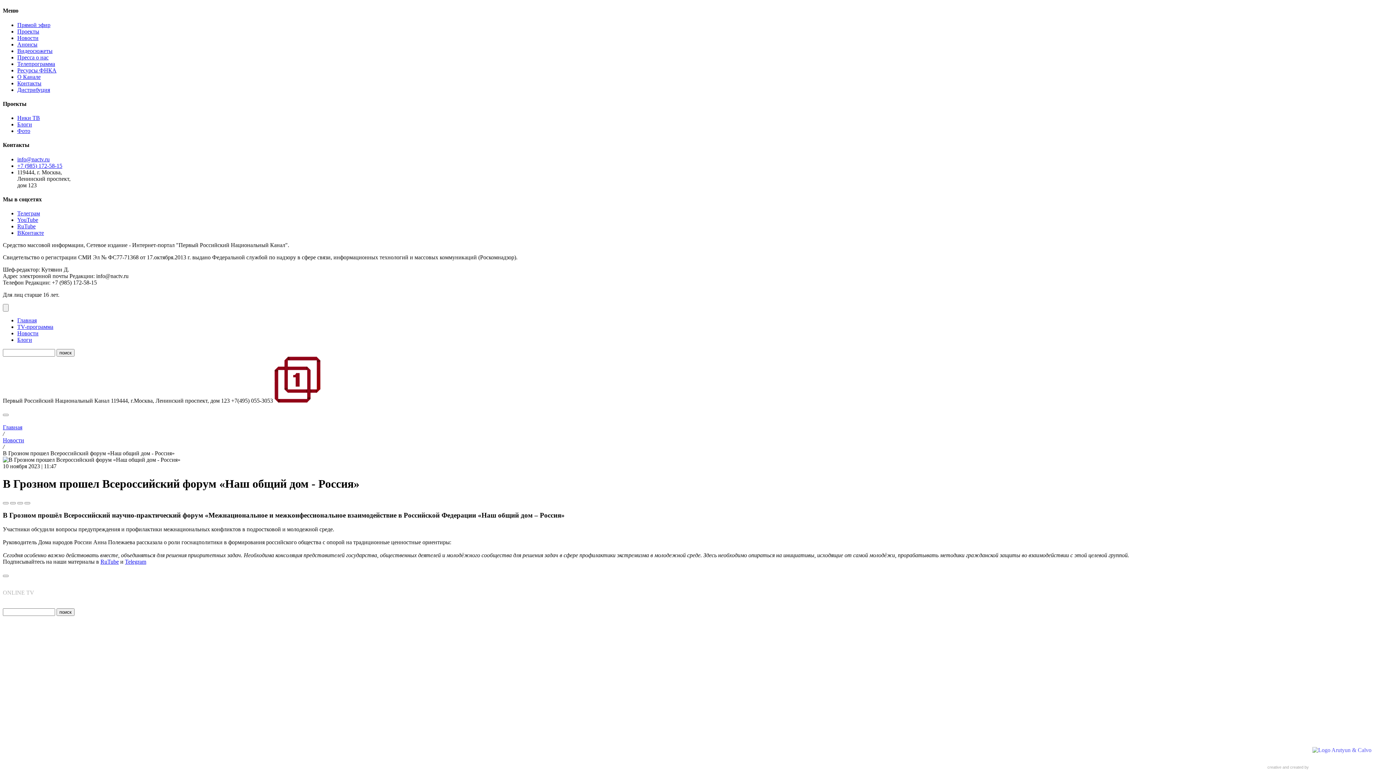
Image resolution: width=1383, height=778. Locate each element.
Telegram (135, 562)
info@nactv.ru (33, 159)
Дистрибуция (33, 90)
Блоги (24, 124)
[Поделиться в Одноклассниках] (20, 503)
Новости (28, 38)
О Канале (29, 77)
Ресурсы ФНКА (37, 70)
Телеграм (28, 213)
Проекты (28, 31)
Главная (27, 320)
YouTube (27, 220)
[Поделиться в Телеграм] (6, 503)
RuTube (26, 226)
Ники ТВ (28, 118)
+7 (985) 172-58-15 (39, 166)
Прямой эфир (33, 25)
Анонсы (27, 44)
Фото (23, 131)
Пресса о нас (33, 57)
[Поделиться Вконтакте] (13, 503)
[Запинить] (27, 503)
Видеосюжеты (35, 51)
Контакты (29, 83)
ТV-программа (35, 327)
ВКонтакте (30, 233)
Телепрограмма (36, 64)
